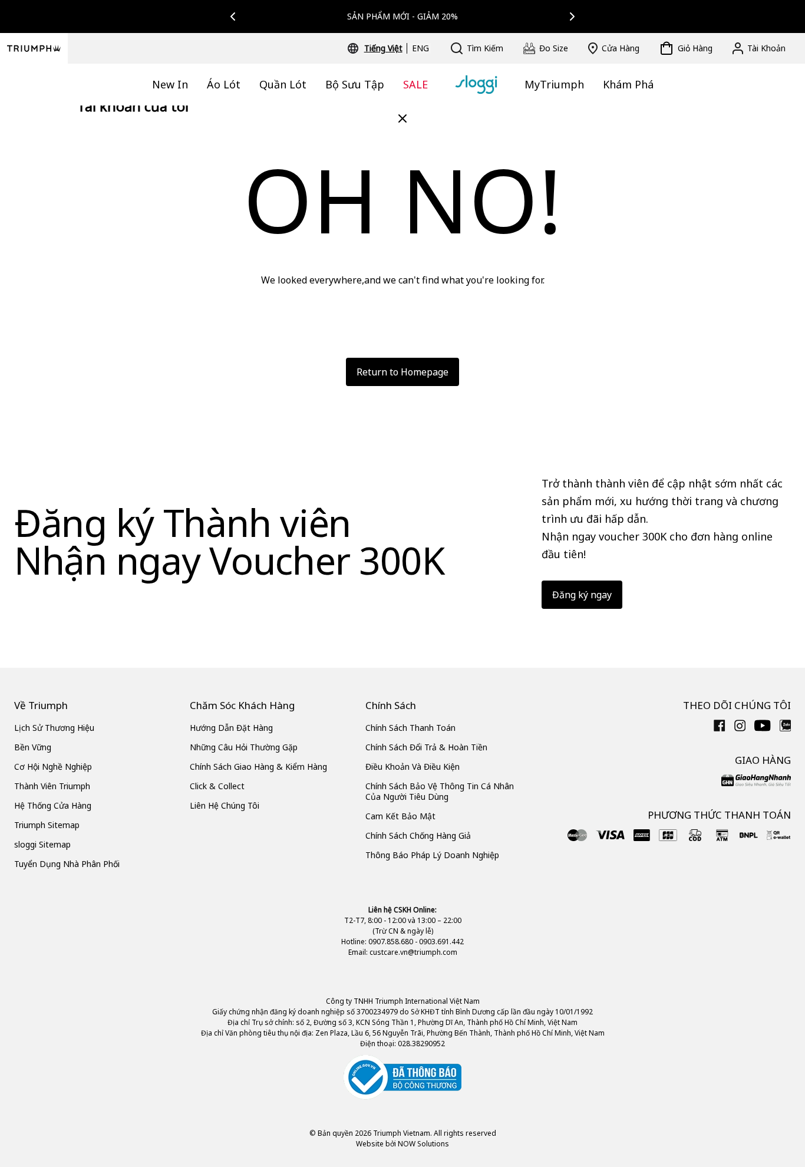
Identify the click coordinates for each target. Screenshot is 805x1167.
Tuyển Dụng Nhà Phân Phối (67, 863)
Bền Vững (32, 747)
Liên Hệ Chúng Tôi (224, 805)
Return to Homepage (402, 371)
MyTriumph (554, 84)
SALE (415, 84)
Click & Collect (217, 786)
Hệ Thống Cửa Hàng (52, 805)
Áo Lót (223, 84)
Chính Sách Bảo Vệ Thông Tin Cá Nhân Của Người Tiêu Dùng (439, 791)
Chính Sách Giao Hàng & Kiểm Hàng (258, 766)
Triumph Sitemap (47, 824)
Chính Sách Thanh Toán (410, 727)
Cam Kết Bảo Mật (400, 816)
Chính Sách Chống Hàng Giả (418, 835)
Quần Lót (282, 84)
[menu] (396, 48)
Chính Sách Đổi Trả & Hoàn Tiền (426, 747)
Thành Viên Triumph (52, 786)
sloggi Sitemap (42, 844)
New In (170, 84)
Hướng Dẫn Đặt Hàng (231, 727)
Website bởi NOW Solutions (402, 1144)
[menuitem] (385, 48)
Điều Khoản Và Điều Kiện (412, 766)
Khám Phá (628, 84)
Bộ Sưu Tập (354, 84)
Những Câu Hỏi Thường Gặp (244, 747)
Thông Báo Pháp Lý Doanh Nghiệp (432, 855)
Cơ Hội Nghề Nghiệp (53, 766)
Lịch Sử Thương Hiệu (54, 727)
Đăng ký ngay (582, 594)
